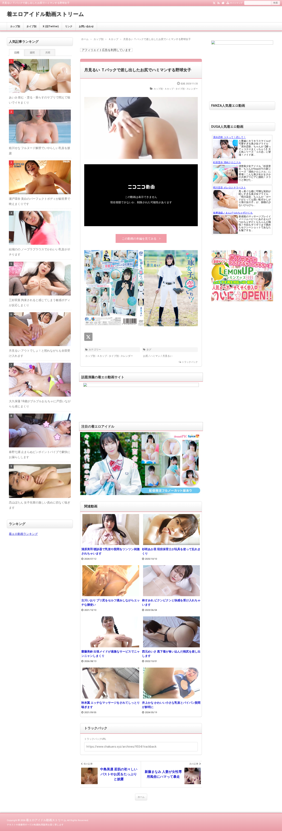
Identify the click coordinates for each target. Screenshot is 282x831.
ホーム (141, 797)
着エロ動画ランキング (23, 533)
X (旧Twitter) (51, 26)
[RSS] (218, 2)
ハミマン (155, 356)
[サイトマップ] (227, 2)
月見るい (167, 356)
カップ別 (15, 26)
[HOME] (223, 2)
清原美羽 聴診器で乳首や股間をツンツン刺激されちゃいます (110, 551)
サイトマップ (236, 3)
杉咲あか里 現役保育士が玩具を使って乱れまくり (171, 551)
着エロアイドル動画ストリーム (45, 14)
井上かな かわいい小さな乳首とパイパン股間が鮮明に (171, 705)
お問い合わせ (86, 26)
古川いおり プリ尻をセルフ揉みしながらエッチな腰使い (110, 602)
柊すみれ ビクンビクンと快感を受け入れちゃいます (171, 602)
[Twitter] (214, 2)
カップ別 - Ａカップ (164, 88)
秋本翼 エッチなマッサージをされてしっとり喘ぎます (110, 705)
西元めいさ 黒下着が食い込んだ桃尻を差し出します (171, 653)
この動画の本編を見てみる (139, 238)
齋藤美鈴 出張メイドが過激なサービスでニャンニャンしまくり (110, 653)
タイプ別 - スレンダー (186, 88)
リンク (68, 26)
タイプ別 (31, 26)
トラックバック (190, 362)
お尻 (145, 356)
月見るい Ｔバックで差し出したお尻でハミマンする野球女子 (137, 69)
